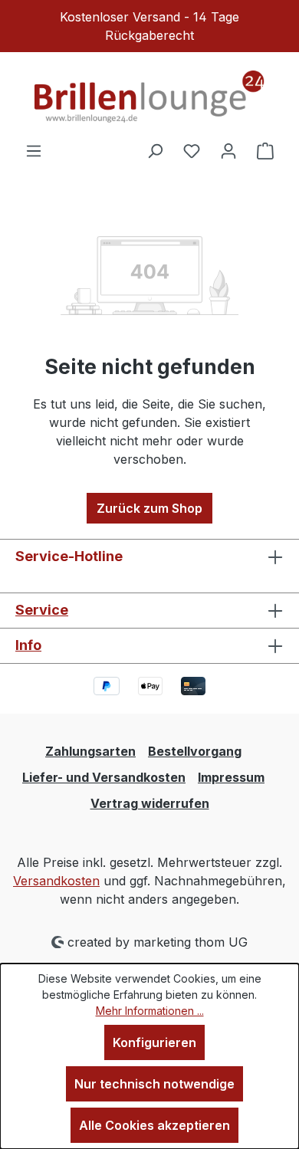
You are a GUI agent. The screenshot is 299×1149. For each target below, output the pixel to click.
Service (41, 610)
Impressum (231, 777)
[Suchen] (154, 150)
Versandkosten (56, 880)
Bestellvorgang (195, 751)
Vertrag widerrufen (149, 803)
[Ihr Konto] (228, 150)
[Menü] (33, 150)
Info (28, 645)
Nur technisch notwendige (154, 1084)
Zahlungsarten (90, 751)
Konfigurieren (154, 1042)
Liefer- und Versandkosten (104, 777)
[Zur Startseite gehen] (149, 97)
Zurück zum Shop (149, 508)
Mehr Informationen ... (150, 1010)
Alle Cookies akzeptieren (154, 1125)
